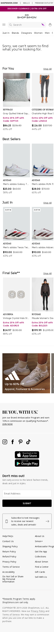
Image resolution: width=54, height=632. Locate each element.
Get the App (41, 551)
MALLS (26, 3)
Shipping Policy (10, 546)
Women (38, 33)
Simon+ (39, 541)
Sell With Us (41, 576)
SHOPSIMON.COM (9, 3)
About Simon (41, 561)
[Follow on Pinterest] (21, 443)
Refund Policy (9, 556)
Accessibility (8, 571)
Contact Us (8, 541)
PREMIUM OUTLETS (44, 3)
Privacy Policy (9, 561)
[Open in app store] (27, 457)
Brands (15, 33)
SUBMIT (27, 503)
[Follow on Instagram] (5, 443)
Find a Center (41, 566)
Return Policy (9, 551)
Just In (5, 33)
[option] (17, 102)
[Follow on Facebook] (13, 443)
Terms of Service (11, 566)
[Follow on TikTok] (28, 443)
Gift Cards (40, 571)
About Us (39, 536)
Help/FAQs (7, 536)
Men (47, 33)
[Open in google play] (27, 465)
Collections (40, 556)
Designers (26, 33)
